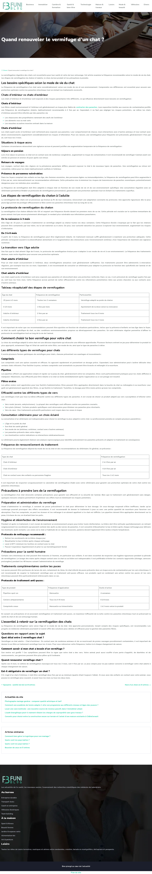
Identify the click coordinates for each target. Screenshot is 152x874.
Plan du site (76, 872)
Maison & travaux (99, 6)
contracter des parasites (86, 107)
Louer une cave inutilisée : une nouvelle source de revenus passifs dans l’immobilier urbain (43, 709)
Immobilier (43, 4)
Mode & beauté (122, 6)
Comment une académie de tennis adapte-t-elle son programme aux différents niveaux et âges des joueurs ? (51, 705)
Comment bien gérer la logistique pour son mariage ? (27, 736)
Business (30, 4)
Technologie (86, 4)
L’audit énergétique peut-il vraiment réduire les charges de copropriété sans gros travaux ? (44, 712)
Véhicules (135, 4)
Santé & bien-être (71, 6)
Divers (146, 4)
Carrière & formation (56, 6)
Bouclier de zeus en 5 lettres (17, 747)
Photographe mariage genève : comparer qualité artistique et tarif (33, 701)
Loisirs (111, 4)
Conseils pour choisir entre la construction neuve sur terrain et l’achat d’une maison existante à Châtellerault (51, 716)
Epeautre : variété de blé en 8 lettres (19, 685)
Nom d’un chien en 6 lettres (137, 685)
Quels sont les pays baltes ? (17, 740)
